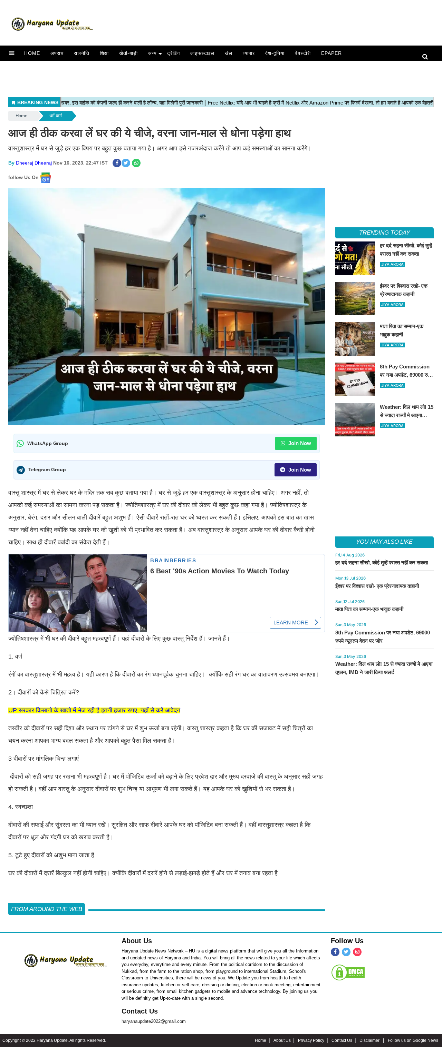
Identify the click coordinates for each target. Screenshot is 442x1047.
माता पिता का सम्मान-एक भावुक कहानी (369, 609)
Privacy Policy (311, 1040)
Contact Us (140, 1011)
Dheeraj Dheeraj (34, 163)
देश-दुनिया (275, 53)
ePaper (331, 53)
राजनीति (81, 53)
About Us (137, 941)
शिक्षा (104, 53)
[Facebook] (335, 952)
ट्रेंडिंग (173, 53)
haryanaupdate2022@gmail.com (154, 1021)
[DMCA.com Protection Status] (348, 972)
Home (32, 53)
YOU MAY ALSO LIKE (384, 542)
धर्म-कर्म (55, 115)
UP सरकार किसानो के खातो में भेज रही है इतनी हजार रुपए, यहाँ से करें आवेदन (94, 710)
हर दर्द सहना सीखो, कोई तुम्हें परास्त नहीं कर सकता (381, 562)
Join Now (299, 443)
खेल (228, 53)
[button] (11, 53)
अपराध (57, 53)
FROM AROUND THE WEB (46, 909)
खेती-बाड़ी (128, 53)
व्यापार (249, 53)
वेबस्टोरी (303, 53)
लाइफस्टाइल (202, 53)
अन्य (152, 53)
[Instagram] (357, 952)
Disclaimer (370, 1040)
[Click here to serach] (427, 57)
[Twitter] (346, 952)
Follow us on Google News (413, 1040)
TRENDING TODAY (384, 232)
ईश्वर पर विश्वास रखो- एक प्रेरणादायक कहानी (377, 586)
